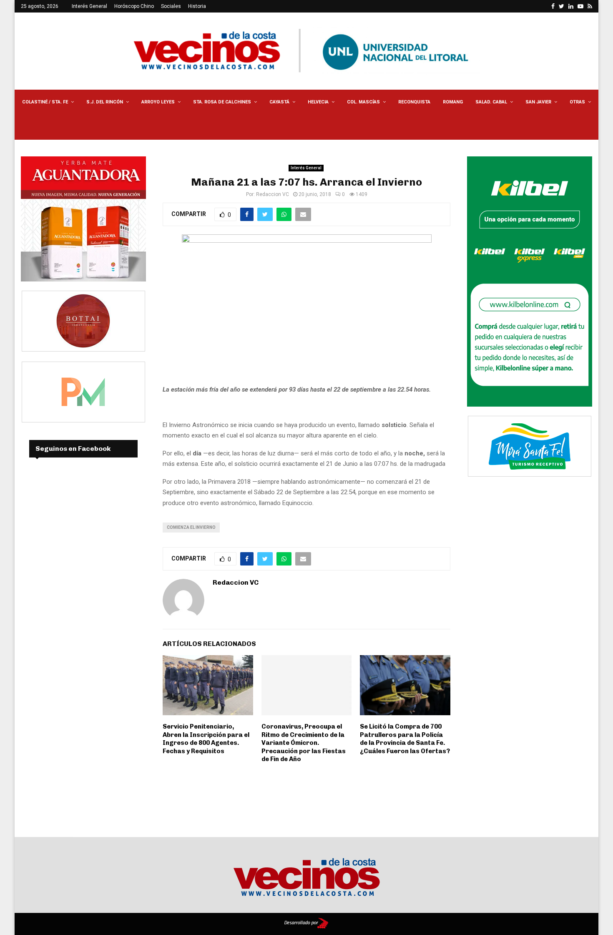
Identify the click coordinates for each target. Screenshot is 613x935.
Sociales (171, 6)
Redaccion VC (272, 194)
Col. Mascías (363, 102)
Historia (197, 6)
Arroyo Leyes (158, 102)
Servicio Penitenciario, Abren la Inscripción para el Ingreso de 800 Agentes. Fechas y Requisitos (206, 739)
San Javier (538, 102)
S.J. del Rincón (104, 102)
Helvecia (318, 102)
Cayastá (279, 102)
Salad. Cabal (491, 102)
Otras (577, 102)
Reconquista (414, 102)
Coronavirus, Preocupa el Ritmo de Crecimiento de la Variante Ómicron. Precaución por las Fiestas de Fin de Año (303, 743)
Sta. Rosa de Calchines (222, 102)
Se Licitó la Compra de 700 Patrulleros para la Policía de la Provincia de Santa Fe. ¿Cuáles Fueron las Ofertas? (405, 739)
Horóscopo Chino (134, 6)
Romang (453, 102)
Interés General (89, 6)
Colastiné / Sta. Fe (45, 102)
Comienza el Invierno (191, 527)
